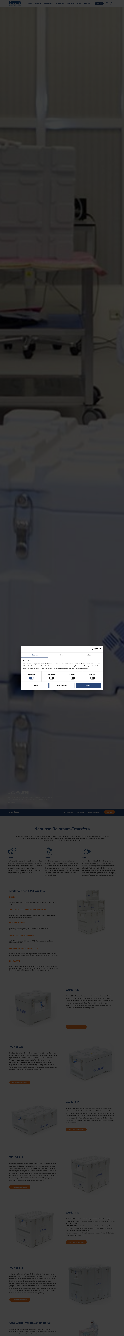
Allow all (88, 685)
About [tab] (89, 655)
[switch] (51, 678)
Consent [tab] (34, 655)
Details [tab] (62, 655)
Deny (36, 685)
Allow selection (62, 685)
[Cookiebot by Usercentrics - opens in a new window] (93, 649)
